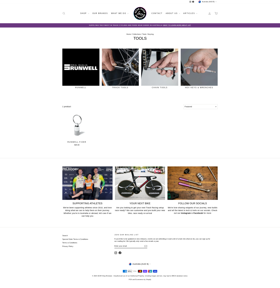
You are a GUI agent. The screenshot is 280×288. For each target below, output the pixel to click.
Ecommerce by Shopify (143, 279)
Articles (189, 13)
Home (128, 34)
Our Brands (100, 13)
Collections (136, 34)
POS (130, 279)
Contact (156, 13)
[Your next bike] (140, 183)
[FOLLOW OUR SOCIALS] (192, 183)
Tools (144, 34)
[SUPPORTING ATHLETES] (87, 183)
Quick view (77, 137)
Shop (84, 13)
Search (65, 235)
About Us (172, 13)
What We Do (119, 13)
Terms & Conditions (69, 243)
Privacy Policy (67, 246)
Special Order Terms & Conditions (75, 239)
